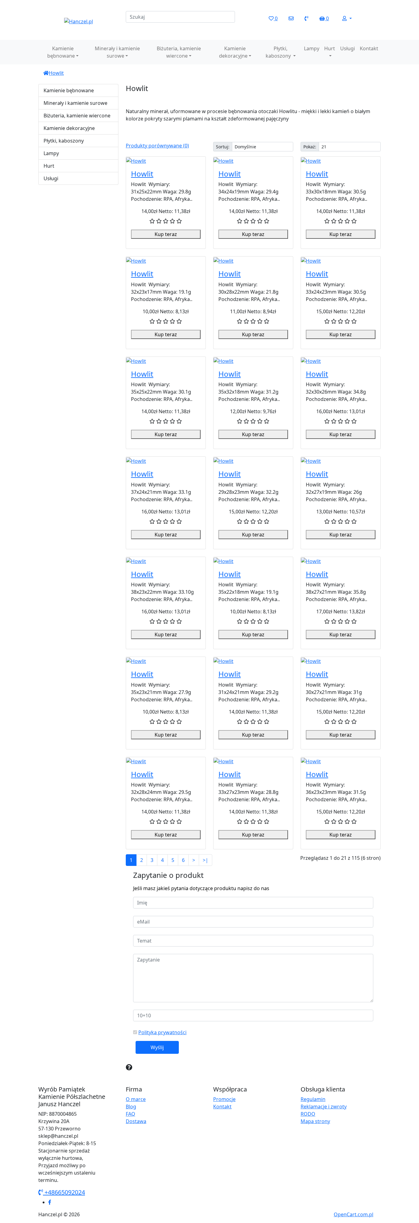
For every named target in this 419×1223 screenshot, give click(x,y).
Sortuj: (222, 147)
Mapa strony (315, 1121)
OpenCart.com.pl (353, 1214)
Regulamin (313, 1099)
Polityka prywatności (162, 1032)
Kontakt (369, 48)
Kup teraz (166, 234)
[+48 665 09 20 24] (306, 18)
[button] (346, 18)
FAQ (130, 1114)
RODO (308, 1114)
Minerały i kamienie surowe (117, 52)
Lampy (311, 48)
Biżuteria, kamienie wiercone (179, 52)
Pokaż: (309, 147)
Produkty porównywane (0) (157, 145)
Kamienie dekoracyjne (233, 52)
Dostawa (136, 1121)
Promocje (224, 1099)
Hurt (329, 48)
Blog (131, 1106)
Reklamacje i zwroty (324, 1106)
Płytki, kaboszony (279, 52)
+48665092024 (64, 1192)
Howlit (56, 73)
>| (205, 860)
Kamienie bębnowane (61, 52)
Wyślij (157, 1047)
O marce (136, 1099)
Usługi (347, 48)
